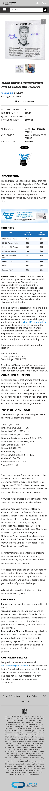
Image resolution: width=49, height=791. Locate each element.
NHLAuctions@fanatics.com (14, 665)
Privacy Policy (31, 696)
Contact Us (24, 701)
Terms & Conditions (11, 696)
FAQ (44, 696)
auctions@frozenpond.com (34, 322)
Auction (29, 141)
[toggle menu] (4, 10)
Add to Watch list (25, 101)
